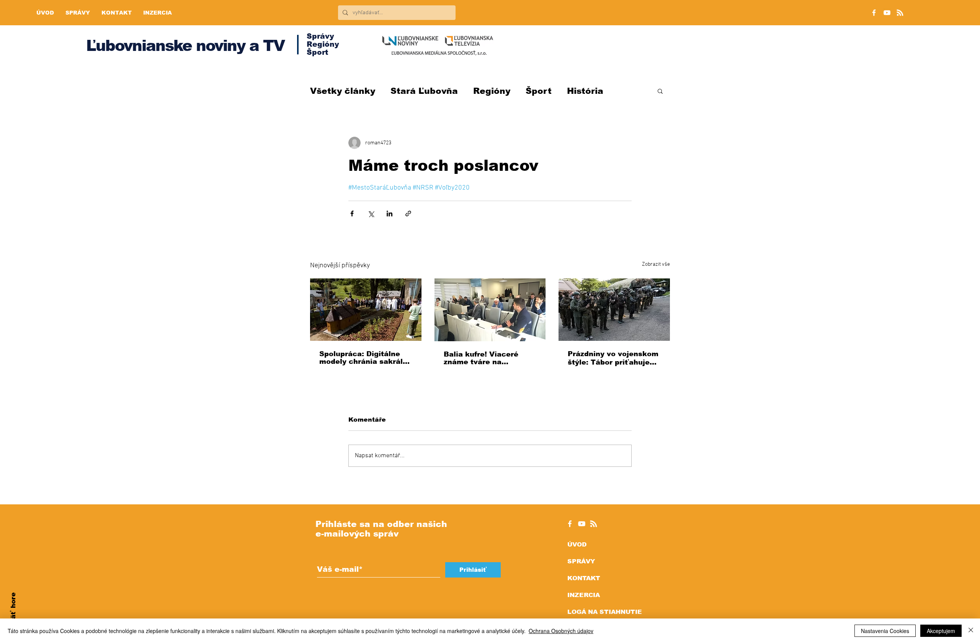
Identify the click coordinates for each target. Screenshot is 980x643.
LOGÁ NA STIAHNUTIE (604, 612)
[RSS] (900, 12)
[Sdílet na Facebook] (352, 213)
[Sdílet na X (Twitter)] (370, 213)
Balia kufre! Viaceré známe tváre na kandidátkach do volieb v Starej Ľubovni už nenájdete (487, 358)
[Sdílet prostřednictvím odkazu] (408, 213)
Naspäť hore (13, 614)
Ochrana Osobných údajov (561, 631)
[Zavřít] (970, 631)
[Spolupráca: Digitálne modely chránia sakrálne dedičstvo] (365, 309)
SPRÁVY (581, 561)
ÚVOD (576, 544)
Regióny (491, 91)
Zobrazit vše (656, 264)
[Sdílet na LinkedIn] (389, 213)
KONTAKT (583, 578)
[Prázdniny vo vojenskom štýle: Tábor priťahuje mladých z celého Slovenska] (614, 309)
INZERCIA (583, 595)
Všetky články (342, 91)
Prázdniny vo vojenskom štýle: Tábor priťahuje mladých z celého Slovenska (613, 358)
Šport (539, 91)
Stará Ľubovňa (424, 91)
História (585, 91)
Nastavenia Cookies (885, 631)
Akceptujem (941, 631)
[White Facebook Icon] (569, 523)
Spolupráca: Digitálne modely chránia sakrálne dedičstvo (365, 357)
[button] (660, 91)
